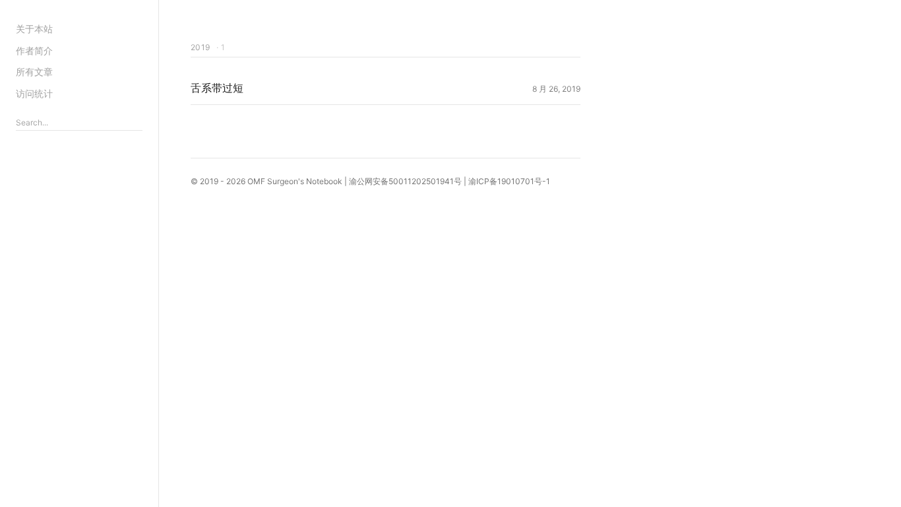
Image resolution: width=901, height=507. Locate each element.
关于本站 (34, 28)
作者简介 (34, 50)
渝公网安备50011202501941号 (405, 181)
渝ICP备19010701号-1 (509, 181)
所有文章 (34, 71)
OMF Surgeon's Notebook (294, 181)
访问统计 (34, 93)
